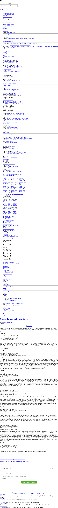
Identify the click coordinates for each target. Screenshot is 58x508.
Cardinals (13, 187)
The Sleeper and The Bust (13, 38)
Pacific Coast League (20, 136)
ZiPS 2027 (5, 76)
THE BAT (5, 56)
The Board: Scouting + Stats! (9, 235)
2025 (4, 95)
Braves (4, 186)
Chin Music (23, 46)
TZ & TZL (16, 303)
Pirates (12, 190)
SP (7, 195)
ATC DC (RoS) (6, 70)
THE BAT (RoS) (7, 71)
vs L (7, 166)
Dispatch (17, 45)
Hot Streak (5, 268)
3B (14, 194)
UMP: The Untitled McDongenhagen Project (37, 46)
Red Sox (5, 182)
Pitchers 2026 (12, 164)
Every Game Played (7, 80)
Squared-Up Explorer (7, 274)
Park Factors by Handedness (9, 310)
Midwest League (8, 138)
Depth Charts (6, 53)
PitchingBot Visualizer (8, 271)
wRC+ (8, 298)
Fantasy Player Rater (7, 20)
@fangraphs (15, 493)
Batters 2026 (5, 164)
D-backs (20, 186)
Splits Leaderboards (7, 120)
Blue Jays (5, 178)
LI (15, 305)
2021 (15, 95)
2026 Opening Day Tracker (9, 230)
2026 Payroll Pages (7, 218)
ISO (11, 298)
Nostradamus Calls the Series (14, 319)
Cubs (12, 188)
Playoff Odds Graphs (16, 101)
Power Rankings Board (8, 272)
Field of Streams (23, 38)
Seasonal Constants (7, 308)
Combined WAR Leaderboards (10, 157)
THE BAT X (11, 56)
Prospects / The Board (8, 286)
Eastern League (8, 137)
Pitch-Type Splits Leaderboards (10, 122)
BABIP (9, 300)
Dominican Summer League (10, 142)
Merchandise (6, 284)
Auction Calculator (7, 22)
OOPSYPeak (6, 62)
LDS (17, 152)
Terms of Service (34, 493)
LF (16, 194)
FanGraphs (5, 31)
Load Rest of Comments (29, 482)
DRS (10, 303)
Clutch (18, 305)
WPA (13, 305)
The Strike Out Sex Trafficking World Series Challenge (12, 459)
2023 (9, 95)
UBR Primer (9, 305)
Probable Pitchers (15, 89)
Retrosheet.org (3, 506)
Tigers (12, 180)
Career (22, 112)
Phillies (4, 191)
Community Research (8, 41)
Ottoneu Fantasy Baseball (8, 24)
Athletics (21, 180)
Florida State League (25, 139)
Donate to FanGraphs (7, 17)
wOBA (4, 298)
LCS (14, 152)
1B (8, 194)
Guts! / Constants (7, 279)
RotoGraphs (5, 37)
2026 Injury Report (7, 217)
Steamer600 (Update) (13, 61)
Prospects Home (6, 232)
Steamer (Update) (14, 67)
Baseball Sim (6, 266)
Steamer (4, 52)
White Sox (13, 183)
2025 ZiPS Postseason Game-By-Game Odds (13, 103)
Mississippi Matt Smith (6, 322)
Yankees (5, 183)
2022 (12, 95)
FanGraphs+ (35, 43)
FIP (3, 300)
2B (10, 194)
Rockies (20, 191)
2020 (18, 95)
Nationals (5, 190)
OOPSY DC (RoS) (7, 73)
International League (10, 136)
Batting (4, 132)
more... (20, 298)
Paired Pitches (6, 270)
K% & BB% (15, 298)
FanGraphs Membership (8, 13)
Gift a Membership (7, 15)
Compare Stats (25, 118)
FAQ (8, 25)
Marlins (4, 187)
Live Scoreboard (6, 89)
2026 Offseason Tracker (8, 229)
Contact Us (21, 493)
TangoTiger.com (3, 503)
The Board (5, 234)
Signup (4, 25)
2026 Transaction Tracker (8, 220)
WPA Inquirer (6, 161)
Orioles (4, 179)
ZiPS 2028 (10, 76)
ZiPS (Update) (12, 66)
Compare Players (17, 118)
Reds (12, 191)
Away (16, 166)
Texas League (24, 137)
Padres (20, 190)
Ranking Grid (10, 118)
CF (18, 194)
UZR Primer (5, 303)
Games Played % (16, 80)
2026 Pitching (12, 146)
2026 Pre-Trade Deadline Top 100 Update (12, 263)
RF (20, 194)
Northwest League (27, 138)
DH (22, 194)
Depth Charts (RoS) (7, 69)
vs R (10, 166)
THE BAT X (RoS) (15, 71)
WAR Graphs (6, 159)
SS (12, 194)
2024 (7, 95)
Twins (12, 182)
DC (9, 178)
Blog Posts (11, 25)
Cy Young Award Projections (9, 83)
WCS (21, 152)
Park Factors (5, 280)
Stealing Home (50, 46)
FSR (13, 303)
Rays (4, 180)
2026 (8, 112)
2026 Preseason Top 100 (8, 262)
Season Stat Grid (6, 123)
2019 (21, 95)
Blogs (4, 293)
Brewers (12, 186)
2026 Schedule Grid (7, 221)
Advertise (27, 493)
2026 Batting (6, 146)
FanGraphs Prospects (7, 34)
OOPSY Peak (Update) (14, 62)
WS (11, 152)
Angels (20, 178)
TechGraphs (28, 43)
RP (9, 195)
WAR (4, 305)
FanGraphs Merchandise (8, 14)
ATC (4, 55)
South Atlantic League (18, 138)
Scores (4, 288)
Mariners (21, 182)
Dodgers (20, 187)
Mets (4, 188)
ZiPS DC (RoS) (19, 66)
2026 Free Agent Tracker (8, 227)
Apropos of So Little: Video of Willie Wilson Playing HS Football (14, 461)
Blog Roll (5, 28)
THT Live (12, 45)
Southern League (16, 137)
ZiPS (4, 51)
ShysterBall (27, 45)
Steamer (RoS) (6, 67)
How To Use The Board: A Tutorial (11, 236)
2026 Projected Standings (8, 100)
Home (13, 166)
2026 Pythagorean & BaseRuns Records (12, 102)
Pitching (8, 132)
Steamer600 (5, 61)
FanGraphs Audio (16, 46)
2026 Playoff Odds (7, 101)
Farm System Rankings (8, 238)
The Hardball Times (14, 43)
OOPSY (5, 57)
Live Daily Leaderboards (8, 90)
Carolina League (16, 139)
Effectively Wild (11, 32)
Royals (12, 179)
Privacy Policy (42, 493)
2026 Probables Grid (7, 222)
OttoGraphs (12, 47)
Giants (20, 188)
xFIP (6, 300)
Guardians (13, 178)
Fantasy (22, 45)
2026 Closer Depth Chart (8, 216)
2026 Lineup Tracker (7, 224)
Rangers (20, 183)
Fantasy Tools (6, 291)
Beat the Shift (31, 38)
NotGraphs (22, 43)
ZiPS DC (8, 51)
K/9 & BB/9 (14, 300)
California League (8, 139)
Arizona (7, 141)
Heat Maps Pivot (6, 267)
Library (4, 277)
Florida (11, 141)
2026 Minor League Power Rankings (11, 225)
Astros (20, 179)
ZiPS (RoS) (5, 66)
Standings (5, 289)
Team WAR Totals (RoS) (8, 175)
